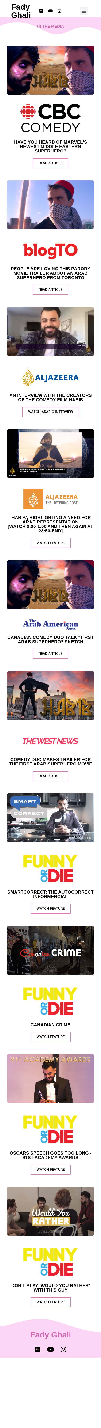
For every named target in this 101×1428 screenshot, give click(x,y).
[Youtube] (50, 1349)
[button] (84, 11)
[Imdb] (37, 1349)
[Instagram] (63, 1349)
